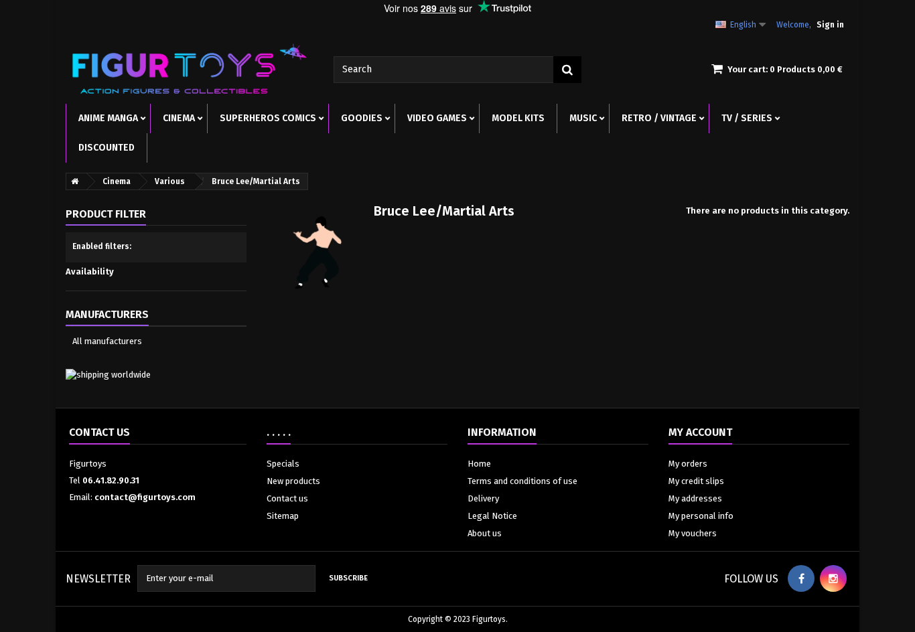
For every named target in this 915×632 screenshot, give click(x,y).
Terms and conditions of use (522, 481)
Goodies (361, 118)
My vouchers (692, 533)
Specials (283, 464)
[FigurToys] (189, 68)
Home (479, 464)
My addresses (695, 498)
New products (293, 481)
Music (583, 118)
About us (485, 533)
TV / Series (746, 118)
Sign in (830, 24)
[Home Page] (72, 181)
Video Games (437, 118)
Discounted (106, 147)
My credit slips (696, 481)
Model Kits (518, 118)
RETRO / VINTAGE (659, 118)
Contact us (287, 498)
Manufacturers (107, 314)
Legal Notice (492, 516)
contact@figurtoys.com (145, 497)
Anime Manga (108, 118)
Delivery (483, 498)
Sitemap (283, 516)
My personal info (700, 516)
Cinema (179, 118)
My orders (687, 464)
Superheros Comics (268, 118)
